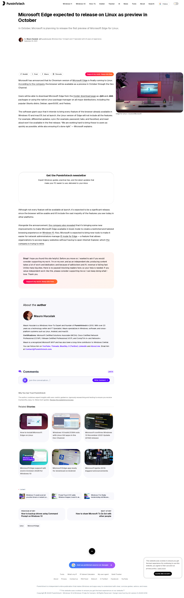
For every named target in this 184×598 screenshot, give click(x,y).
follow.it (94, 579)
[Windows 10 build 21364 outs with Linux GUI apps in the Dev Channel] (66, 421)
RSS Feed (84, 579)
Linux (22, 526)
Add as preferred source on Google (92, 565)
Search (151, 4)
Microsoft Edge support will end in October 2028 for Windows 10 (33, 471)
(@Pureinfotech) (45, 39)
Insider (102, 4)
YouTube (125, 579)
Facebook (115, 579)
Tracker (112, 4)
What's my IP (72, 574)
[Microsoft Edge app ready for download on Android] (66, 457)
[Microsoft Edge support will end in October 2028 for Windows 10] (34, 457)
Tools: (62, 574)
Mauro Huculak (32, 39)
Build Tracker (117, 574)
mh (129, 593)
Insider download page (84, 96)
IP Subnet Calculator (87, 574)
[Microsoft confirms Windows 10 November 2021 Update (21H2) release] (99, 421)
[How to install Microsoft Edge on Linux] (34, 421)
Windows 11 (67, 4)
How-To (92, 4)
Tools (134, 4)
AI (119, 4)
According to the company (31, 84)
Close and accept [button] (162, 574)
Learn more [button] (161, 568)
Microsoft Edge (79, 80)
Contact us (74, 579)
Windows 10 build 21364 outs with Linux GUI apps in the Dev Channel (66, 435)
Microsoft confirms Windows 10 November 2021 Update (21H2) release (98, 435)
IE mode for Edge (68, 236)
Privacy (64, 579)
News (126, 4)
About (142, 4)
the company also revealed (62, 225)
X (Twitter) (104, 579)
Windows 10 (80, 4)
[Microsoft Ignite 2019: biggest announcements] (99, 457)
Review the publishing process (61, 400)
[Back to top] (92, 551)
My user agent (103, 574)
